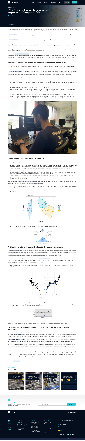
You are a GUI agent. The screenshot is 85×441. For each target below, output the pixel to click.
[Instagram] (70, 434)
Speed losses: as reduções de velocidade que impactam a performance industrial (15, 377)
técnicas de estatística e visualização (28, 181)
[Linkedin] (68, 434)
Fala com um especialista (49, 428)
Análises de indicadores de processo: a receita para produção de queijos (50, 376)
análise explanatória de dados (15, 250)
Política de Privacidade (66, 438)
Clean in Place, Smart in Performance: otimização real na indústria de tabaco (68, 377)
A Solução (10, 430)
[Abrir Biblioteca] (56, 2)
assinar (70, 404)
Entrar (45, 432)
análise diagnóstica (13, 39)
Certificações (58, 438)
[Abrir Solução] (41, 2)
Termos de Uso (74, 438)
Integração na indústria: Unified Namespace (33, 376)
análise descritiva (13, 34)
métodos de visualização (44, 258)
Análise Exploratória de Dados (15, 71)
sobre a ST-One (16, 361)
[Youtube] (73, 434)
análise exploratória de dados (22, 54)
